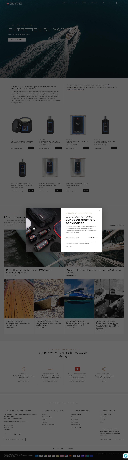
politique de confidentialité (83, 243)
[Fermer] (99, 210)
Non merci (69, 246)
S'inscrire (92, 237)
